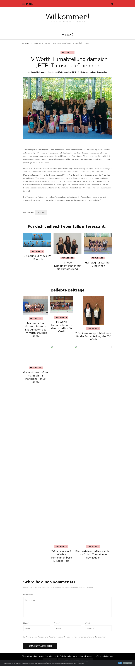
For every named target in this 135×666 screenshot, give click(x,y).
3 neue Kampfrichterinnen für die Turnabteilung (67, 266)
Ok (120, 663)
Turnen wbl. (41, 212)
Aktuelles (67, 53)
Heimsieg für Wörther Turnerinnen (97, 264)
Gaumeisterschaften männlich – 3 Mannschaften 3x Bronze (42, 553)
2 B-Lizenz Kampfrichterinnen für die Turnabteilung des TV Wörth (104, 336)
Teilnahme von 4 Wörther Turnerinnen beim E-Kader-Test (73, 556)
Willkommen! (67, 16)
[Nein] (131, 659)
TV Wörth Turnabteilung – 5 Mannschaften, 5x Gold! (73, 325)
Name (26, 623)
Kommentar (28, 594)
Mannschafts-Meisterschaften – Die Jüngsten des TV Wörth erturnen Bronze (42, 335)
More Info (127, 663)
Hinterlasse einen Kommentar (93, 72)
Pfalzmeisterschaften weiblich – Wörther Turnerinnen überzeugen (104, 554)
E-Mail (57, 623)
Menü (29, 3)
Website (88, 623)
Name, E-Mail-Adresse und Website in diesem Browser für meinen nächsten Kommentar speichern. (66, 637)
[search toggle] (112, 4)
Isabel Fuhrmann (38, 72)
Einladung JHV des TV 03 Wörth (37, 257)
